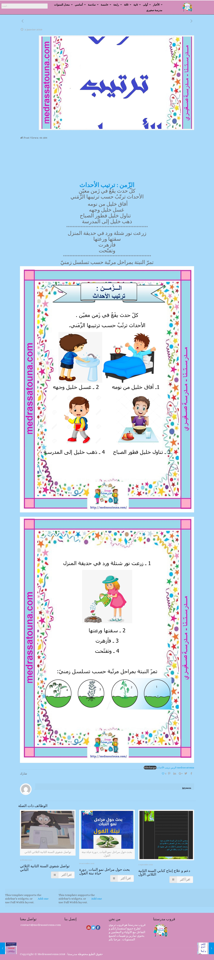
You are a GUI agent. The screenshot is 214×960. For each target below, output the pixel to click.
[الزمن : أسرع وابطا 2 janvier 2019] (205, 948)
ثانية (135, 4)
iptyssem (186, 788)
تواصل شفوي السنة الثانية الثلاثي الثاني (45, 867)
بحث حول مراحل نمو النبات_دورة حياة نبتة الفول (104, 871)
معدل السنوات (62, 4)
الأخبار (156, 4)
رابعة (116, 4)
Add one (43, 898)
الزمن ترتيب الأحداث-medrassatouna (175, 767)
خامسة (104, 4)
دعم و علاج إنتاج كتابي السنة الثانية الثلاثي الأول (164, 872)
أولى (145, 4)
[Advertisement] (107, 161)
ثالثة (126, 4)
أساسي (79, 4)
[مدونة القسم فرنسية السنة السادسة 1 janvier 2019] (8, 948)
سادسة (92, 4)
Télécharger (150, 767)
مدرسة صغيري (154, 10)
